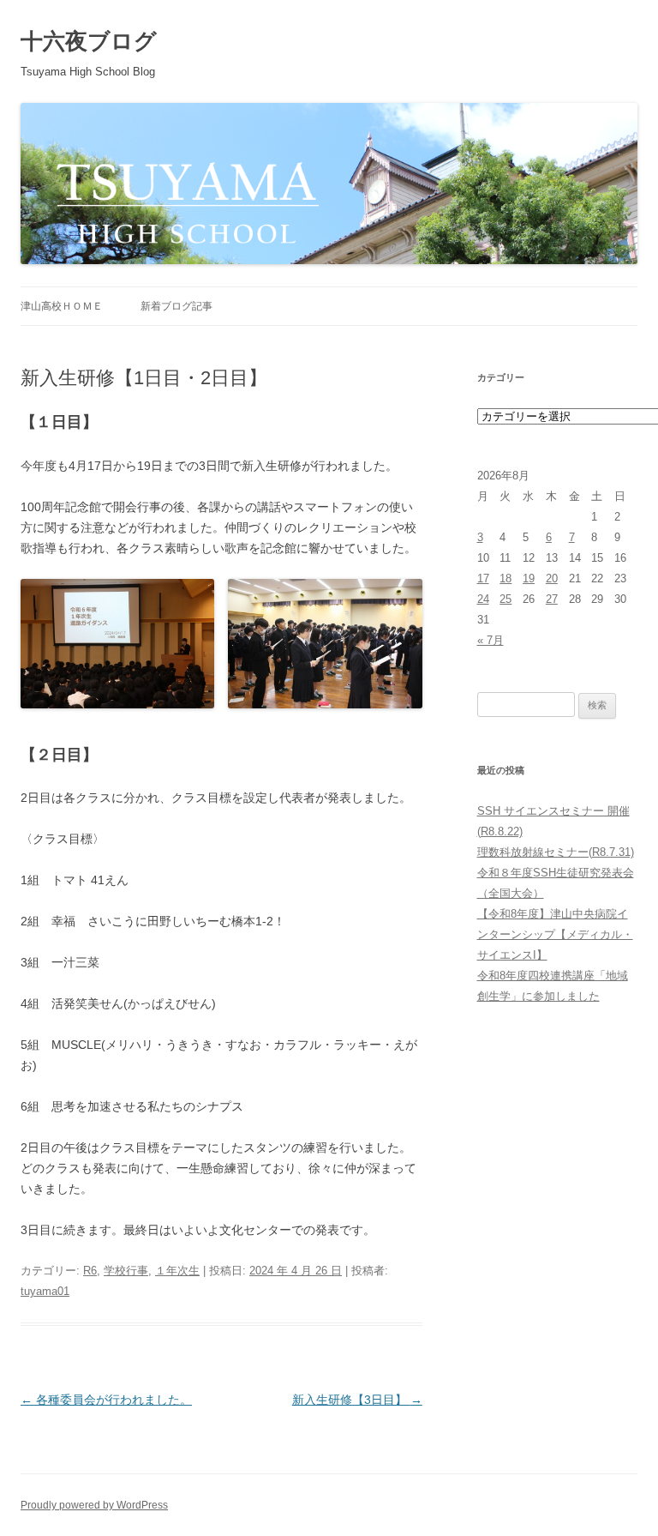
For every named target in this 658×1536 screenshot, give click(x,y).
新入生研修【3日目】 (357, 1399)
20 (552, 578)
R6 (90, 1270)
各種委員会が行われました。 (106, 1399)
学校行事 (126, 1270)
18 (505, 578)
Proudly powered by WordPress (94, 1505)
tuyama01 (45, 1291)
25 (505, 599)
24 (483, 599)
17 (483, 578)
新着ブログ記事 (176, 306)
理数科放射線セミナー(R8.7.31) (555, 852)
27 (552, 599)
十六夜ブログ (89, 41)
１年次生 (177, 1270)
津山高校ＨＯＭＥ (62, 306)
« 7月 (490, 640)
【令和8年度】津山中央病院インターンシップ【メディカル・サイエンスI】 (555, 934)
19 (529, 578)
